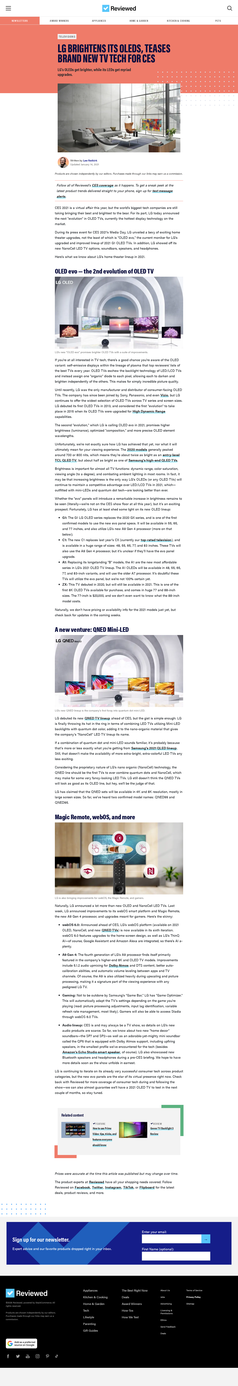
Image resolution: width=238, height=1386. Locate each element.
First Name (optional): (158, 1249)
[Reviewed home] (119, 8)
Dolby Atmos (118, 965)
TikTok (128, 1187)
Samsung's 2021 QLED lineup (154, 748)
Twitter (97, 1187)
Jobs (162, 1297)
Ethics (163, 1320)
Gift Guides (90, 1330)
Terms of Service (194, 1290)
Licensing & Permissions (166, 1312)
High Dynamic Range (149, 411)
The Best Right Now (135, 1290)
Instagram (113, 1187)
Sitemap (190, 1303)
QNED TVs (110, 930)
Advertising (166, 1303)
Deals (125, 1297)
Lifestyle (88, 1317)
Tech (86, 1310)
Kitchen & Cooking (178, 20)
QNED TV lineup (97, 718)
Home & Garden (139, 20)
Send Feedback (168, 1326)
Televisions (67, 36)
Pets (218, 20)
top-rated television (156, 539)
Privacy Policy (193, 1297)
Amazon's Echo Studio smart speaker (91, 1052)
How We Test (130, 1317)
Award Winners (59, 20)
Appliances (99, 20)
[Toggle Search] (229, 8)
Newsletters (20, 20)
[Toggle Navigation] (8, 8)
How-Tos (127, 1310)
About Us (165, 1290)
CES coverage (102, 185)
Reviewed (96, 1181)
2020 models (137, 449)
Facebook (82, 1187)
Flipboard (147, 1187)
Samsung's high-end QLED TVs (152, 460)
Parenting (89, 1324)
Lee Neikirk (90, 160)
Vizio (164, 395)
